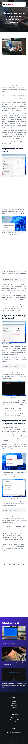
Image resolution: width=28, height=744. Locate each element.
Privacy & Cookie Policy (14, 732)
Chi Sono (14, 705)
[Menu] (24, 4)
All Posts (14, 703)
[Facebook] (4, 564)
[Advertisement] (14, 69)
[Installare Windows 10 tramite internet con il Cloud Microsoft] (14, 633)
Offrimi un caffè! (14, 720)
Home (14, 701)
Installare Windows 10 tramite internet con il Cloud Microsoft (13, 643)
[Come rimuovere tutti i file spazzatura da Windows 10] (14, 654)
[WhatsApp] (23, 564)
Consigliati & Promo (14, 718)
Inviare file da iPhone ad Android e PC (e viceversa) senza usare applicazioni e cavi (14, 685)
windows (5, 558)
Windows (16, 26)
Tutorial (11, 26)
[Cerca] (21, 4)
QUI (12, 143)
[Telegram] (19, 564)
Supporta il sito (14, 722)
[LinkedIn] (14, 564)
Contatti (14, 707)
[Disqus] (14, 592)
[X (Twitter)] (9, 564)
